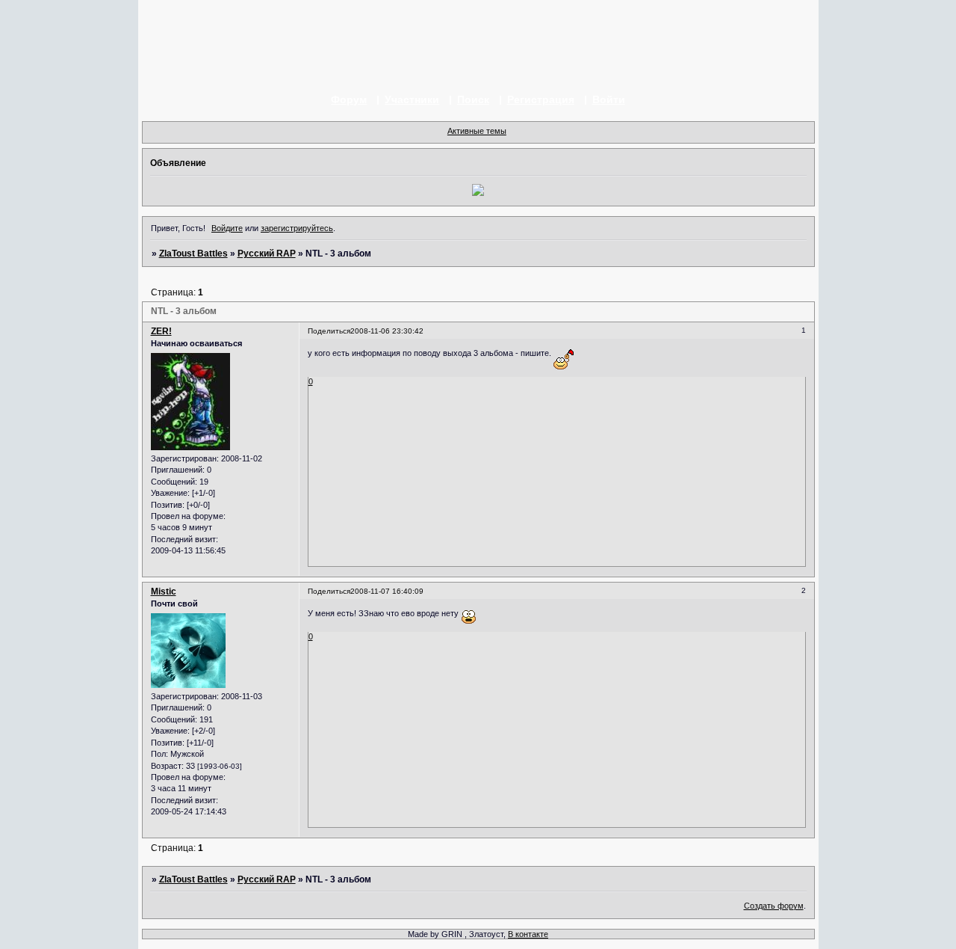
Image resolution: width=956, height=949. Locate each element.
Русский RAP (267, 253)
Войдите (227, 228)
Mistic (163, 591)
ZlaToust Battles (193, 253)
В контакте (528, 934)
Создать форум (774, 905)
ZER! (161, 331)
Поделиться (329, 331)
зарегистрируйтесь (297, 228)
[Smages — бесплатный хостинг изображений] (478, 192)
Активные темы (476, 130)
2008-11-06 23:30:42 (386, 331)
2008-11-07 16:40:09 (386, 591)
